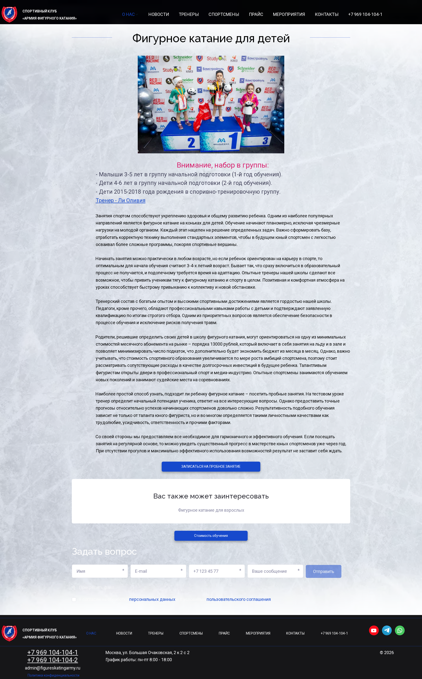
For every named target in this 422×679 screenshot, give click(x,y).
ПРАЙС (256, 14)
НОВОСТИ (158, 14)
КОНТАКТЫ (326, 14)
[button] (130, 14)
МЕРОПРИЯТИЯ (289, 14)
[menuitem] (130, 14)
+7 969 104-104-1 (365, 14)
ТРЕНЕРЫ (189, 14)
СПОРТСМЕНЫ (224, 14)
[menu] (252, 14)
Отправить (323, 571)
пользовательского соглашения (239, 599)
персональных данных (152, 599)
